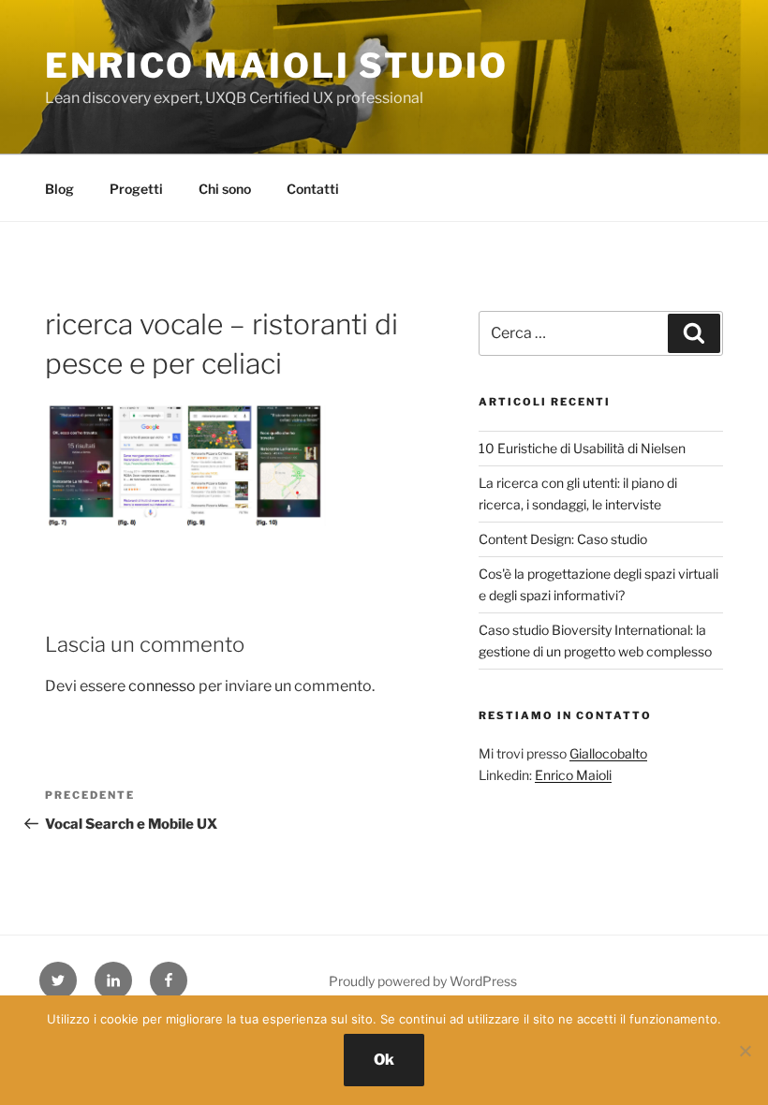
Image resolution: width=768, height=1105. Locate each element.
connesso (162, 686)
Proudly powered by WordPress (423, 981)
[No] (744, 1050)
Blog (59, 189)
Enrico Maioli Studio (277, 65)
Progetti (136, 189)
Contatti (313, 189)
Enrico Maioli (573, 775)
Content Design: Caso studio (563, 539)
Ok (384, 1059)
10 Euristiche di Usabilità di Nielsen (582, 448)
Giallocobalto (608, 753)
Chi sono (225, 189)
